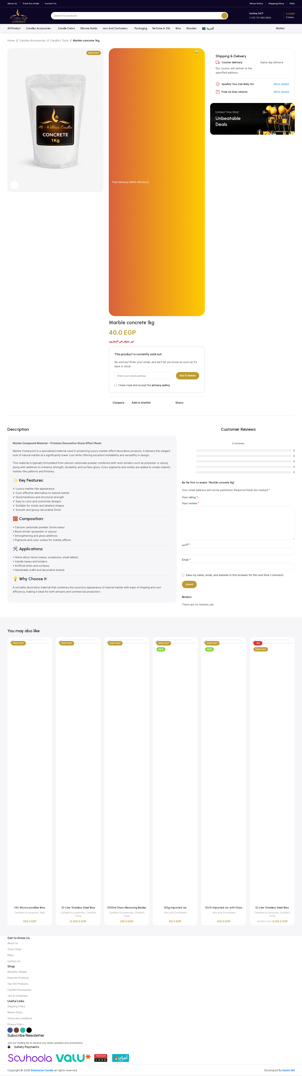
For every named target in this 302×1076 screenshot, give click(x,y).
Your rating (190, 497)
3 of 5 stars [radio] (208, 497)
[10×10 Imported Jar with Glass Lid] (223, 772)
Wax (42, 912)
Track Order (14, 949)
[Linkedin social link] (194, 402)
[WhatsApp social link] (198, 402)
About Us (12, 943)
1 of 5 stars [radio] (203, 497)
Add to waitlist (187, 375)
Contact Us (13, 961)
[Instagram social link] (16, 1030)
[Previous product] (284, 41)
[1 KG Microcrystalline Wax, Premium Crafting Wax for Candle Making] (30, 772)
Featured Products (18, 977)
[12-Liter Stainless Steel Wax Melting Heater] (272, 772)
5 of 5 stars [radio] (214, 497)
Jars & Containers (17, 995)
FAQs (10, 955)
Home (11, 40)
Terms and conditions (19, 1018)
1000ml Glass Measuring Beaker (126, 907)
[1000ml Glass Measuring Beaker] (127, 772)
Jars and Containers (175, 912)
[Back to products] (288, 41)
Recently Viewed (17, 971)
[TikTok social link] (29, 1030)
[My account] (293, 28)
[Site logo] (18, 15)
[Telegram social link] (203, 402)
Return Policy (15, 1012)
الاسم (186, 544)
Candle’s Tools (59, 40)
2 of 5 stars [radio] (205, 497)
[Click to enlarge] (14, 185)
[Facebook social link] (186, 402)
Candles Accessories (32, 40)
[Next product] (293, 41)
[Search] (224, 16)
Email (186, 559)
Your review (190, 503)
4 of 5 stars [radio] (211, 497)
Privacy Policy (15, 1024)
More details (281, 84)
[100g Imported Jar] (175, 772)
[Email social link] (190, 402)
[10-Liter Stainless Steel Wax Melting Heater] (78, 772)
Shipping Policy (16, 1006)
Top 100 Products (17, 983)
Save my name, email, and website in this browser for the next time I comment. (235, 575)
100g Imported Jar (175, 907)
